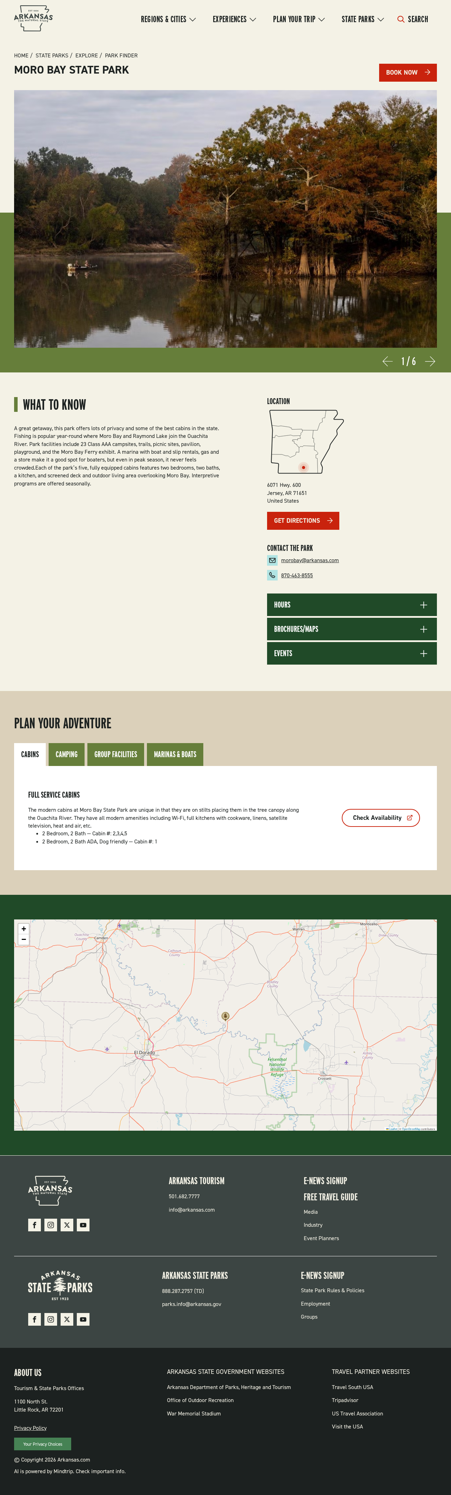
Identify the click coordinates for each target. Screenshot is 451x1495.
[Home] (33, 19)
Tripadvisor (345, 1400)
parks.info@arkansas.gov (191, 1304)
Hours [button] (282, 605)
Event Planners (321, 1238)
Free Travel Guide (331, 1197)
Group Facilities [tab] (115, 754)
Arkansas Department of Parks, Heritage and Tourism (229, 1387)
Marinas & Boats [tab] (175, 754)
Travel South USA (352, 1387)
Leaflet (393, 1129)
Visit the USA (347, 1426)
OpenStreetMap (411, 1129)
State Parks (358, 19)
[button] (225, 1018)
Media (311, 1212)
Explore (86, 55)
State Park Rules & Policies (332, 1290)
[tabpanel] (225, 818)
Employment (315, 1303)
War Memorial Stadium (194, 1413)
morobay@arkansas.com (310, 560)
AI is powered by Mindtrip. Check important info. (70, 1471)
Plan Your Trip (294, 19)
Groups (309, 1316)
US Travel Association (357, 1413)
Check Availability (377, 818)
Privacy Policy (30, 1428)
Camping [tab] (67, 754)
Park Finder (121, 55)
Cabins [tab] (30, 754)
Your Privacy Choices (42, 1444)
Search (418, 19)
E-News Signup (325, 1181)
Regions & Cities (163, 19)
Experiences (230, 19)
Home (21, 55)
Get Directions (297, 520)
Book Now (402, 72)
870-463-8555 (297, 575)
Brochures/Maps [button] (296, 629)
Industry (313, 1225)
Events (283, 653)
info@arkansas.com (192, 1209)
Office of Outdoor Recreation (200, 1400)
